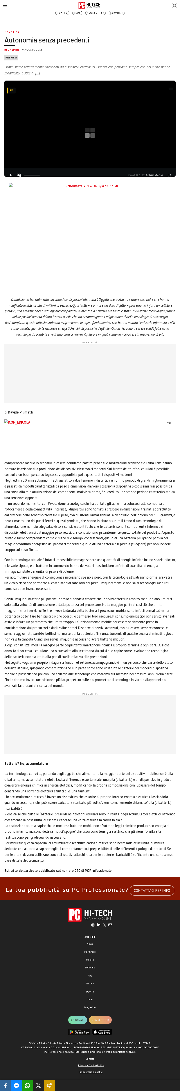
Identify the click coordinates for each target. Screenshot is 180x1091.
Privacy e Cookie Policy (91, 1065)
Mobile (90, 959)
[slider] (32, 175)
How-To (62, 13)
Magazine (12, 31)
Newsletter (95, 13)
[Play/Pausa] (10, 175)
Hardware (89, 951)
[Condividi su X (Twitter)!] (38, 1085)
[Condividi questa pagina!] (49, 1085)
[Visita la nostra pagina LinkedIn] (99, 925)
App (90, 975)
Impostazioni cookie (91, 1071)
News (77, 13)
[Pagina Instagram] (174, 5)
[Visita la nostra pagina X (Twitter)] (104, 925)
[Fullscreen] (169, 175)
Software (90, 967)
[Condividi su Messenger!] (16, 1085)
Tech (90, 999)
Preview (11, 57)
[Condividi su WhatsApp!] (27, 1085)
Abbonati (117, 13)
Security (90, 983)
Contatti (89, 1058)
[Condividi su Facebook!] (5, 1085)
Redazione (12, 49)
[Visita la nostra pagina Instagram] (93, 925)
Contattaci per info (152, 890)
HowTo (90, 991)
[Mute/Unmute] (19, 175)
